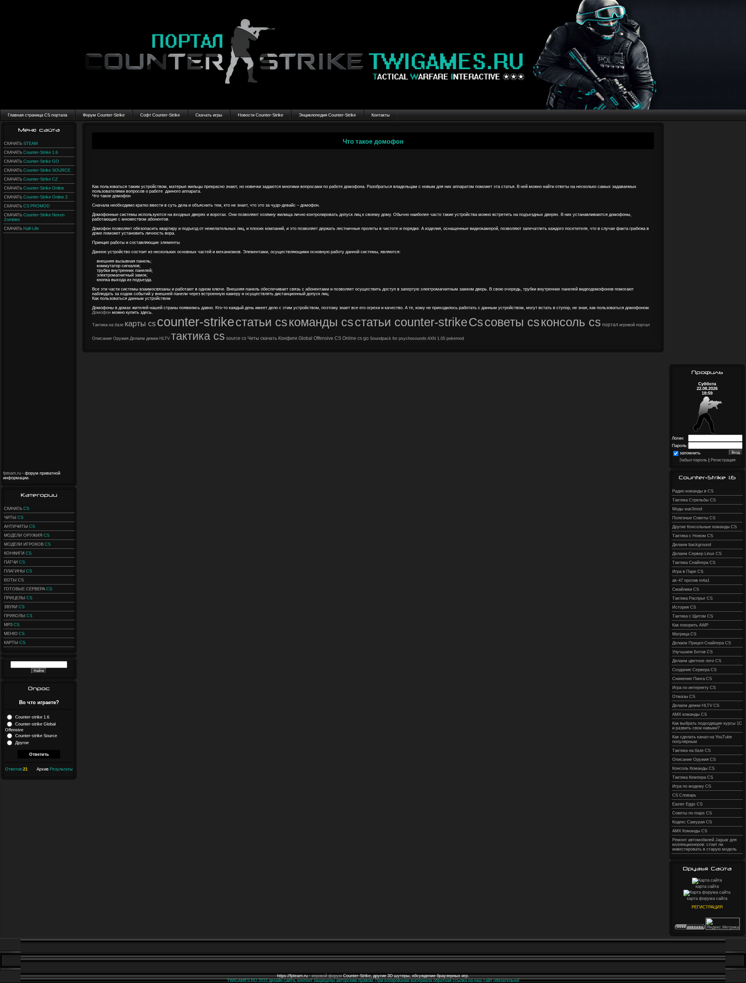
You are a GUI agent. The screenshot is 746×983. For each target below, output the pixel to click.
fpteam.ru (12, 473)
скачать (268, 338)
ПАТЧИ (14, 562)
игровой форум (327, 975)
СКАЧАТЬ (21, 143)
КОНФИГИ (17, 553)
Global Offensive (315, 338)
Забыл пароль (693, 460)
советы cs (512, 322)
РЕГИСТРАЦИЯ (707, 907)
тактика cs (198, 335)
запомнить (690, 453)
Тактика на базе (108, 324)
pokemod (455, 338)
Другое (22, 742)
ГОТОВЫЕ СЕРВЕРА (28, 588)
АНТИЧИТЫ (19, 526)
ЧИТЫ (13, 517)
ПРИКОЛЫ (18, 615)
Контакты (380, 115)
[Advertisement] (39, 354)
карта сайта (707, 886)
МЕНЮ (14, 633)
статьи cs (261, 322)
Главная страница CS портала (37, 115)
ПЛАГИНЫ (18, 571)
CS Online (345, 338)
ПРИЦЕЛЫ (18, 597)
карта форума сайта (707, 898)
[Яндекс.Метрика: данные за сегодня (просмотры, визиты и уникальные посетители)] (723, 924)
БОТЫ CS (14, 580)
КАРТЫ (14, 642)
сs (244, 338)
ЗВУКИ (14, 606)
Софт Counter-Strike (160, 115)
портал (610, 324)
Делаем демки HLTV (150, 338)
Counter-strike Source (36, 735)
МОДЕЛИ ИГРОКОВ (27, 544)
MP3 (11, 624)
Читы (253, 338)
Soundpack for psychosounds (398, 338)
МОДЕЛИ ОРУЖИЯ (26, 535)
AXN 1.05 (436, 338)
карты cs (140, 323)
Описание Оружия (110, 338)
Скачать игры (208, 115)
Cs (476, 322)
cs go (363, 338)
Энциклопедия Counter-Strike (327, 115)
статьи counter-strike (411, 322)
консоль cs (571, 322)
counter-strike (195, 322)
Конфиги (287, 338)
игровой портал (634, 324)
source (233, 338)
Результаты (61, 769)
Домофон (101, 312)
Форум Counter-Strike (104, 115)
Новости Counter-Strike (260, 115)
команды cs (321, 322)
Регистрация (723, 460)
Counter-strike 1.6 (32, 717)
